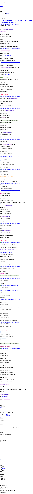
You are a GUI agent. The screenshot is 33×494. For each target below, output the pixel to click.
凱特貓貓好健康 (8, 415)
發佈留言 (2, 424)
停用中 (2, 6)
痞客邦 (6, 412)
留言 (7, 412)
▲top (1, 417)
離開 (5, 492)
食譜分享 (7, 414)
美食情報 (7, 13)
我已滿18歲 (2, 492)
